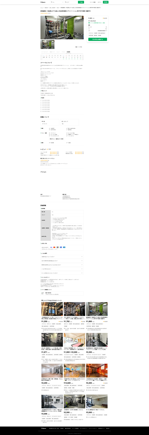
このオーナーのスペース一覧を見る (51, 294)
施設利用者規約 (68, 428)
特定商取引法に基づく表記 (54, 428)
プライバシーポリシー (93, 428)
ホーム (42, 7)
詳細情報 (68, 51)
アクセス (63, 51)
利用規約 (62, 428)
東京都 (46, 7)
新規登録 (105, 2)
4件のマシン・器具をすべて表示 (56, 139)
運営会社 (107, 428)
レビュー (58, 51)
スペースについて (44, 51)
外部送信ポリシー (101, 428)
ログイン (100, 2)
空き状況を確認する (97, 39)
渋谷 (58, 7)
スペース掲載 (92, 2)
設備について (52, 51)
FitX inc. (72, 433)
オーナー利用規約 (75, 428)
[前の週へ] (41, 57)
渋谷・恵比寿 (52, 7)
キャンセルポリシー (83, 428)
